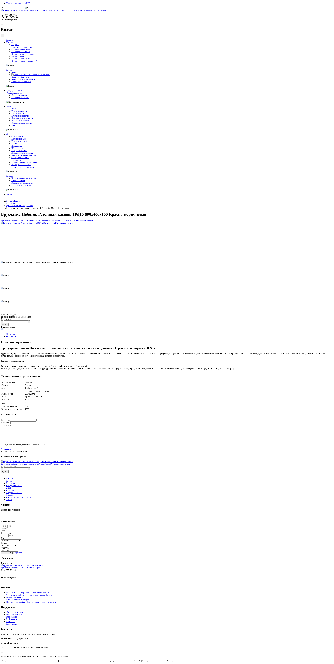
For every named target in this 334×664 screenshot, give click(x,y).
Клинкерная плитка (20, 97)
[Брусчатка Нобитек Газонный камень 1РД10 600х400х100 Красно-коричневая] (37, 223)
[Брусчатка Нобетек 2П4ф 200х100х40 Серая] (22, 565)
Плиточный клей (19, 141)
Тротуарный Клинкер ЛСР (18, 3)
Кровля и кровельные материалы (26, 178)
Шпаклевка (16, 146)
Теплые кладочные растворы (24, 162)
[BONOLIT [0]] (167, 526)
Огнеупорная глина (20, 157)
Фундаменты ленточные (22, 118)
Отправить (6, 449)
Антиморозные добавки (22, 153)
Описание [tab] (10, 334)
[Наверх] (2, 652)
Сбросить (18, 553)
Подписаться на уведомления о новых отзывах (24, 445)
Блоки (9, 70)
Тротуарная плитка (14, 90)
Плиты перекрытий (20, 116)
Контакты (10, 621)
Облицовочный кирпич (22, 49)
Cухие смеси (12, 490)
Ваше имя (5, 420)
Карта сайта (11, 624)
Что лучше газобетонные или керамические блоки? (29, 595)
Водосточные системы (21, 185)
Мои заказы (11, 617)
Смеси (9, 134)
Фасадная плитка (14, 93)
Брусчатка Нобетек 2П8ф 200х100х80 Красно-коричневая (26, 221)
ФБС (13, 125)
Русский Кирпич (13, 201)
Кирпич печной (18, 56)
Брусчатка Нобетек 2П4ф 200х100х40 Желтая (72, 221)
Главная (9, 40)
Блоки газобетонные (20, 77)
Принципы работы (14, 597)
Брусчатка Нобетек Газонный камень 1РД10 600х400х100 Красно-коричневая (35, 464)
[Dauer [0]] (167, 528)
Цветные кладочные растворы (24, 167)
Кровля (9, 176)
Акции (9, 194)
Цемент (14, 143)
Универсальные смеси (21, 165)
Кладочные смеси (19, 150)
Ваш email (5, 423)
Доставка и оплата (14, 612)
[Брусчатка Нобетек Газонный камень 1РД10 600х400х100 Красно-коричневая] (37, 461)
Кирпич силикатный (20, 59)
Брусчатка (10, 203)
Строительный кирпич (21, 47)
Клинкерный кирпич (20, 52)
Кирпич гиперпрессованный (24, 61)
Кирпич (9, 42)
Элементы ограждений (21, 123)
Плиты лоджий (18, 113)
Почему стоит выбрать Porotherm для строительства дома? (32, 602)
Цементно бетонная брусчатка (19, 205)
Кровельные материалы (22, 183)
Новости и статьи (14, 614)
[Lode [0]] (167, 530)
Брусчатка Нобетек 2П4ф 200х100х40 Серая (20, 568)
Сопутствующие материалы (18, 497)
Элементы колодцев (20, 120)
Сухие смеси (17, 136)
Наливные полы (18, 139)
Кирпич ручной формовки (23, 54)
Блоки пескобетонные (21, 82)
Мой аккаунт (12, 619)
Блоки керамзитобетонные (23, 79)
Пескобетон (16, 160)
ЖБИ (8, 106)
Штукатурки (17, 148)
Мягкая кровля (18, 180)
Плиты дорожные (19, 111)
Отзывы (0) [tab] (11, 336)
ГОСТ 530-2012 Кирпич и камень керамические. (28, 593)
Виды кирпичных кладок (17, 600)
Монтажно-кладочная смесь (23, 155)
